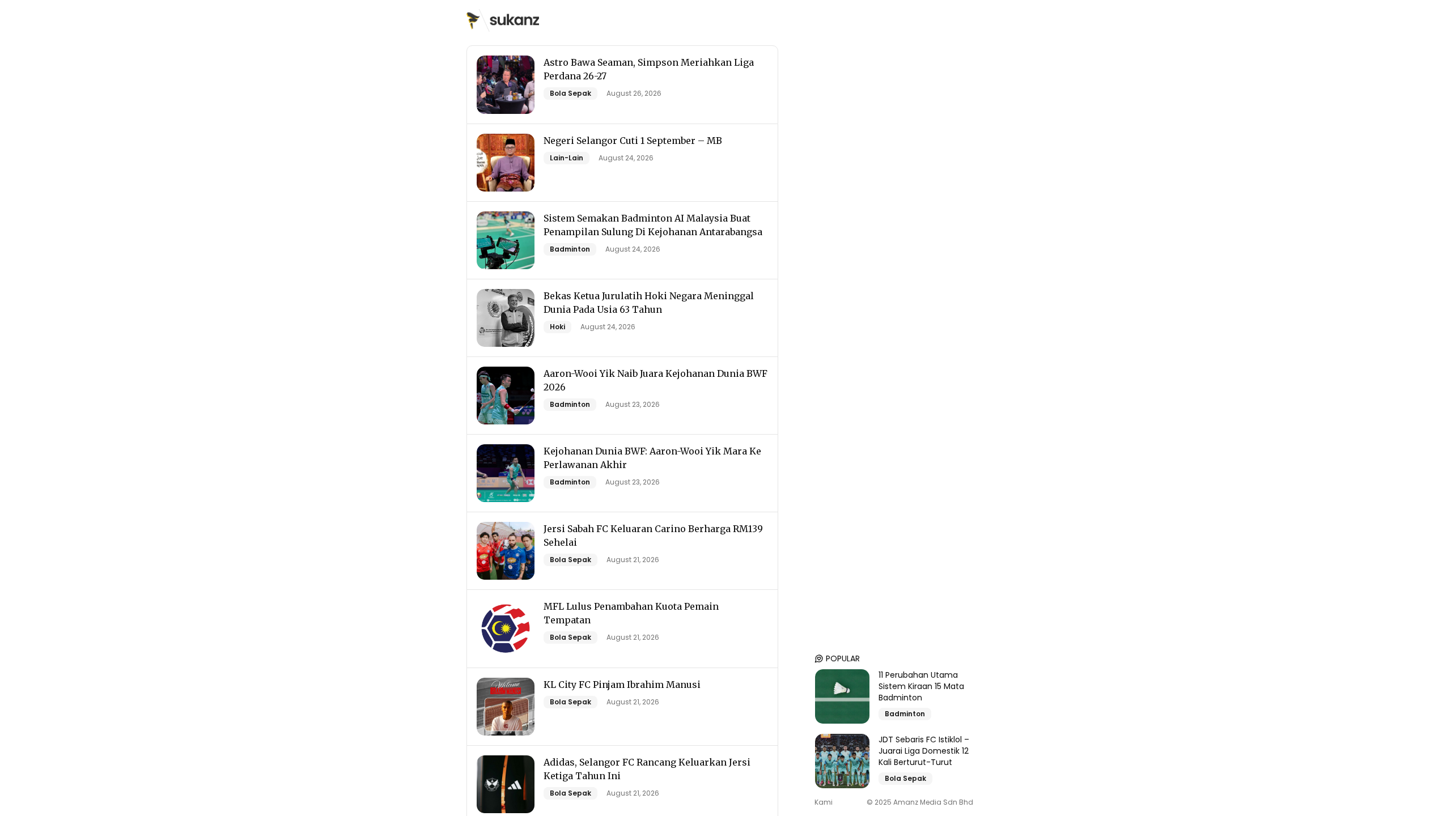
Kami (823, 802)
